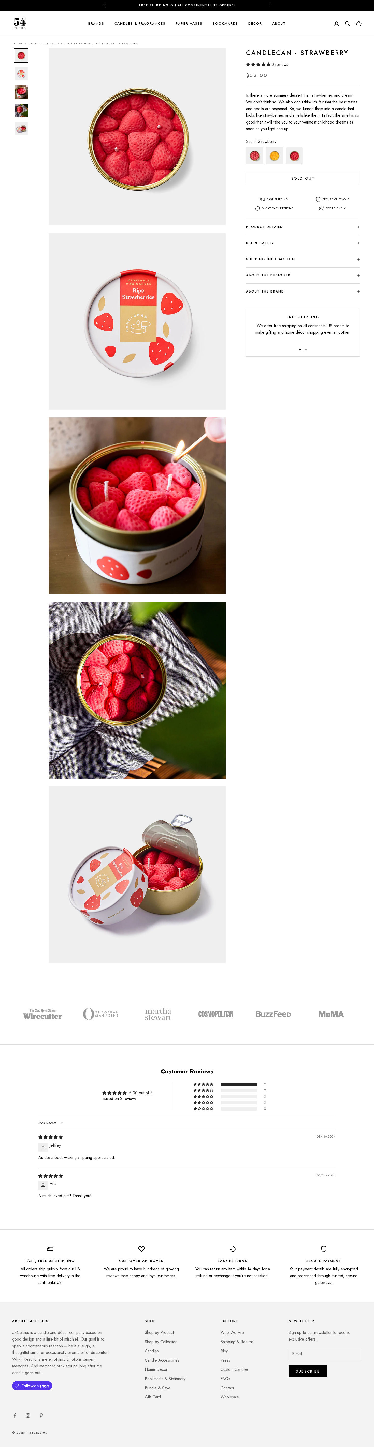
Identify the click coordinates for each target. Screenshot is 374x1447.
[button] (259, 64)
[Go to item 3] (21, 92)
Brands (96, 23)
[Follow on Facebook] (14, 1415)
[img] (50, 1137)
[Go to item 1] (21, 55)
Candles (152, 1351)
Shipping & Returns (237, 1342)
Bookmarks (225, 23)
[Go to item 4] (21, 110)
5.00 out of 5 (141, 1093)
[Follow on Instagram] (28, 1415)
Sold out (303, 178)
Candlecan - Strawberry (116, 43)
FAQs (225, 1379)
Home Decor (156, 1369)
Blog (224, 1351)
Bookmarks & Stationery (165, 1379)
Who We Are (232, 1332)
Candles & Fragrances (140, 23)
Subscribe (308, 1371)
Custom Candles (235, 1369)
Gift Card (153, 1397)
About (279, 23)
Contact (227, 1388)
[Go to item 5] (21, 128)
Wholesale (230, 1397)
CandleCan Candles (73, 43)
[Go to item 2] (21, 74)
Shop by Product (159, 1332)
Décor (255, 23)
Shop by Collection (161, 1342)
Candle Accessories (162, 1360)
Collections (39, 43)
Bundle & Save (157, 1388)
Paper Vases (189, 23)
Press (225, 1360)
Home (18, 43)
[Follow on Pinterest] (41, 1415)
